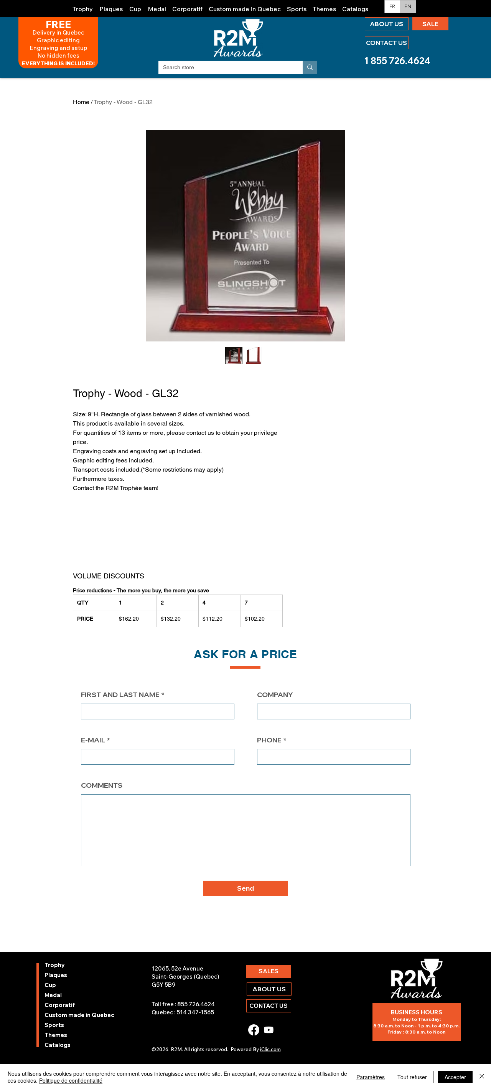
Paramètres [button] (370, 1077)
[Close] (481, 1077)
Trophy (54, 965)
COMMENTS (101, 785)
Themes (55, 1035)
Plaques (55, 975)
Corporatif (59, 1005)
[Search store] (310, 67)
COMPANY (275, 694)
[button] (82, 5)
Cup (50, 985)
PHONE (269, 740)
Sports (54, 1025)
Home (81, 102)
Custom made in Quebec (65, 1015)
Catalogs (57, 1045)
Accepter (455, 1077)
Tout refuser (412, 1077)
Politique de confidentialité (70, 1080)
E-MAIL (93, 740)
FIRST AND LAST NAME (120, 694)
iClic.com (270, 1049)
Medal (53, 995)
